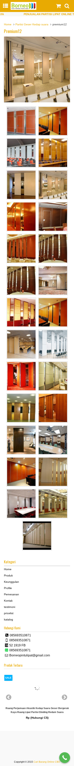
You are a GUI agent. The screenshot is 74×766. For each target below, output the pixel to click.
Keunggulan (11, 581)
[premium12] (37, 101)
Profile (8, 588)
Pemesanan (11, 594)
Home (7, 24)
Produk (8, 575)
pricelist (8, 613)
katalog (8, 619)
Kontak (8, 600)
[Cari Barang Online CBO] (24, 8)
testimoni (9, 606)
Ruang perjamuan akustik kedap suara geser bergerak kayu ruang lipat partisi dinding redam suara (37, 710)
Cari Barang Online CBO (47, 762)
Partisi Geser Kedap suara (31, 24)
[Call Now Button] (64, 757)
